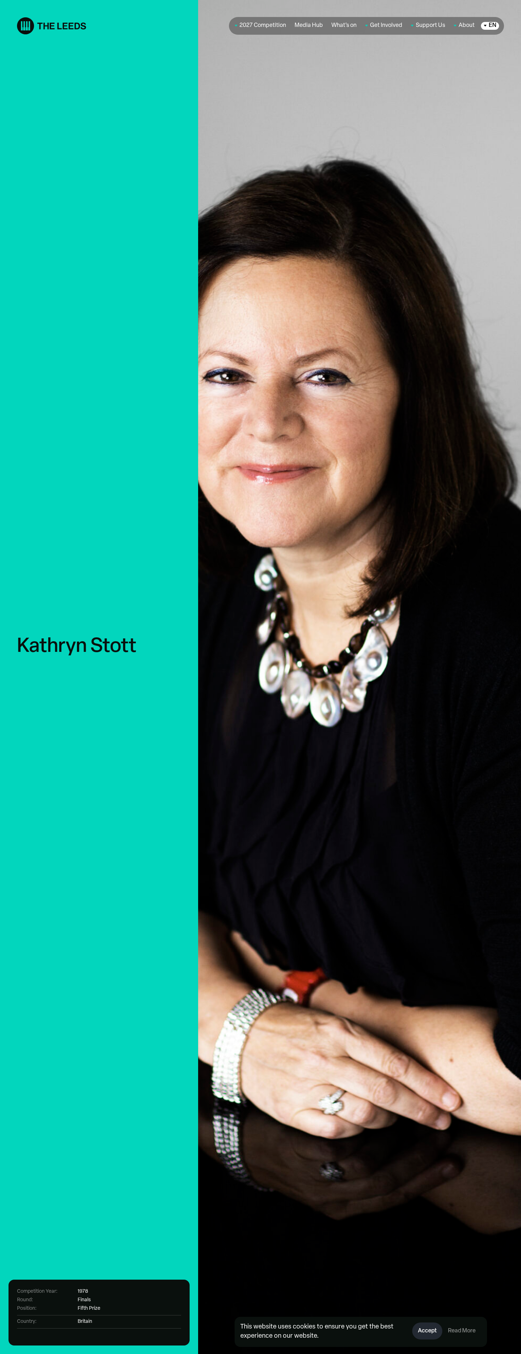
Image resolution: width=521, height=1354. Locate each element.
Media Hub (309, 25)
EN (492, 25)
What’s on (344, 25)
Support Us (430, 25)
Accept (427, 1331)
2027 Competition (263, 25)
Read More (462, 1331)
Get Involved (386, 25)
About (467, 25)
